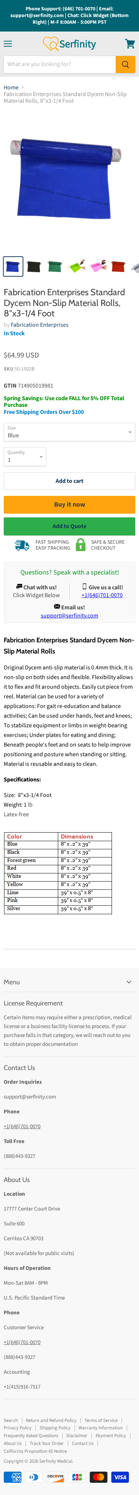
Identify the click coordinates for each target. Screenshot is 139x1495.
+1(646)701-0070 (22, 1126)
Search (11, 1420)
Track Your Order (47, 1443)
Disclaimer (76, 1435)
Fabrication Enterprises (40, 325)
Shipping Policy (55, 1428)
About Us (12, 1443)
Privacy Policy (18, 1428)
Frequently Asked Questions (31, 1435)
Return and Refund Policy (51, 1420)
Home (11, 87)
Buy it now (69, 504)
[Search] (125, 64)
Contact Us (82, 1443)
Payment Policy (111, 1435)
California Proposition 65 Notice (35, 1451)
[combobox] (60, 64)
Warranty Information (101, 1428)
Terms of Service (101, 1420)
